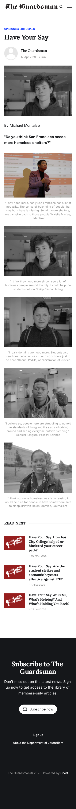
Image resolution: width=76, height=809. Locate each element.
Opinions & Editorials (19, 28)
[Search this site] (61, 7)
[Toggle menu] (69, 7)
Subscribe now (41, 709)
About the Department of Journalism (38, 742)
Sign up (38, 735)
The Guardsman (34, 50)
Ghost (64, 773)
